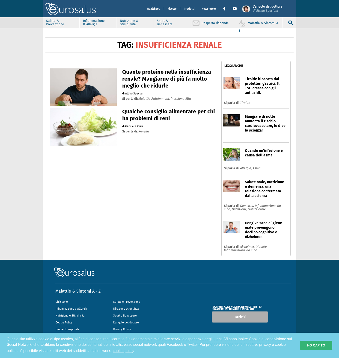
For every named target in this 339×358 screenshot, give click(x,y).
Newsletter (209, 8)
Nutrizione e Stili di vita (70, 315)
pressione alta (181, 99)
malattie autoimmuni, (154, 99)
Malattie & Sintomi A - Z (78, 291)
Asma (257, 168)
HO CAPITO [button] (316, 345)
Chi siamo (62, 301)
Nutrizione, (240, 209)
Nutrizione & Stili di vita (129, 22)
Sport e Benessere (125, 315)
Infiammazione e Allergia (71, 308)
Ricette (172, 8)
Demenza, (247, 206)
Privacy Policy (122, 329)
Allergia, (246, 168)
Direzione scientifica (126, 308)
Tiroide (245, 103)
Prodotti (189, 8)
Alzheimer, (248, 247)
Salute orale (257, 209)
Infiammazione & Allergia (94, 22)
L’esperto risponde (67, 329)
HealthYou (153, 8)
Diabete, (261, 247)
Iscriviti (240, 317)
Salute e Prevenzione (126, 301)
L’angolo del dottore (126, 322)
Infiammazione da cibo (240, 250)
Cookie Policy (64, 322)
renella (143, 131)
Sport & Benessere (164, 22)
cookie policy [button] (123, 351)
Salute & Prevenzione (55, 22)
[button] (226, 9)
